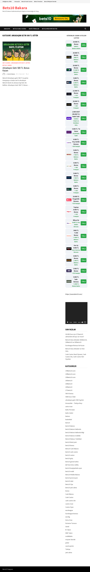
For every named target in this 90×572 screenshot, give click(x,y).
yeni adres (68, 552)
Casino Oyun (69, 507)
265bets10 (68, 387)
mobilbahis (69, 536)
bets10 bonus (69, 445)
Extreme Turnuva (71, 523)
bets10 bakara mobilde (72, 436)
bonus (10, 65)
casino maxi (69, 504)
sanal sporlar (69, 546)
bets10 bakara (11, 74)
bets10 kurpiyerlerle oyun (73, 468)
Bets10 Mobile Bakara (72, 475)
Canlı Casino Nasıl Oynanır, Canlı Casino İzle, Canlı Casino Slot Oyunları (75, 356)
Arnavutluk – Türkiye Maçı (73, 403)
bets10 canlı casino (71, 452)
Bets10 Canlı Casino (27, 1)
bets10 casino (69, 455)
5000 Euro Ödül (70, 397)
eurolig (67, 517)
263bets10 (68, 381)
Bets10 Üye (69, 484)
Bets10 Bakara (15, 7)
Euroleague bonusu (71, 514)
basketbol (68, 419)
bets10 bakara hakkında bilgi (74, 432)
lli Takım (68, 530)
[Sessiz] (82, 322)
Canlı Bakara (69, 494)
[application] (76, 313)
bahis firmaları (70, 410)
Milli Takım (69, 533)
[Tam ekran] (85, 322)
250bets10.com (70, 377)
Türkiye (67, 549)
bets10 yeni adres (71, 488)
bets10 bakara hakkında (73, 429)
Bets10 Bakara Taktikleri (73, 439)
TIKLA (84, 57)
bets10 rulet (69, 481)
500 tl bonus (6, 63)
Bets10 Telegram (8, 569)
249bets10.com (70, 374)
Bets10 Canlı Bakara (72, 449)
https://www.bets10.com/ (73, 294)
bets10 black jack (71, 442)
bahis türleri (69, 413)
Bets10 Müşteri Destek (50, 1)
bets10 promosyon (71, 478)
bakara (67, 416)
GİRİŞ (84, 45)
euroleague (69, 510)
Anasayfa (17, 1)
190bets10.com (70, 371)
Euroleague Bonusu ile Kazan (74, 345)
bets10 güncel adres (72, 462)
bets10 (5, 65)
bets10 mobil (69, 471)
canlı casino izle (70, 501)
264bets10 (68, 384)
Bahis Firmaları (38, 1)
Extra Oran (68, 520)
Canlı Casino (69, 497)
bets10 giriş (69, 458)
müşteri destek (70, 540)
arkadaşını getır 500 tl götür (20, 63)
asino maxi (68, 406)
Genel (67, 527)
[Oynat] (68, 322)
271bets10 (68, 390)
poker (67, 543)
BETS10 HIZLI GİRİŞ (71, 465)
